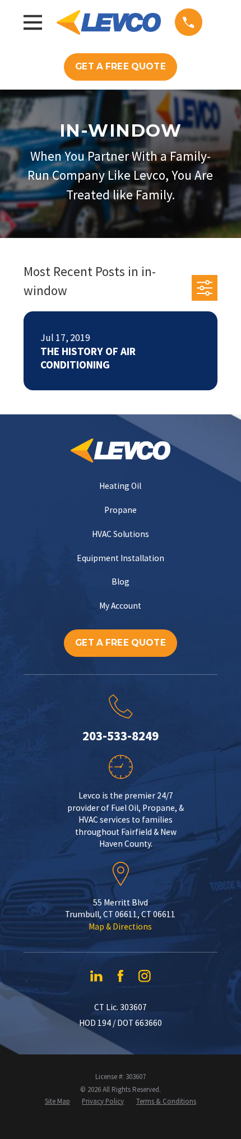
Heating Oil (120, 485)
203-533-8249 (120, 735)
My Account (120, 605)
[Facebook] (120, 976)
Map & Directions (120, 926)
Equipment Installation (120, 558)
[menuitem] (57, 1101)
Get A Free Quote (120, 66)
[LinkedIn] (96, 976)
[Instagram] (144, 976)
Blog (120, 581)
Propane (120, 510)
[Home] (109, 22)
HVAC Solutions (120, 534)
